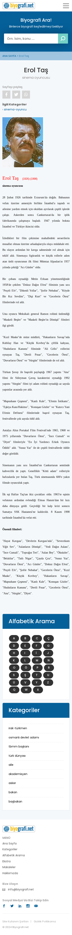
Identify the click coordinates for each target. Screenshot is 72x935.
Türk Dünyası (17, 756)
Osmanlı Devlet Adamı (24, 737)
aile (11, 765)
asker (12, 783)
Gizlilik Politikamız (45, 921)
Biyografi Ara (18, 5)
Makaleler (9, 867)
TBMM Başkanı (19, 746)
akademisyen (18, 774)
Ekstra (6, 861)
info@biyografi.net (20, 889)
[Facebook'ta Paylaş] (6, 95)
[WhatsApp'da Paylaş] (26, 95)
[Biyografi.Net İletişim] (18, 829)
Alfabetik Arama (13, 855)
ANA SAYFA (9, 56)
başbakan (15, 801)
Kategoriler (9, 849)
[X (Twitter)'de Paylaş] (16, 95)
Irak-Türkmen (18, 728)
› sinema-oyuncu (14, 109)
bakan (13, 792)
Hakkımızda (10, 873)
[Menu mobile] (66, 7)
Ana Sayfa (9, 843)
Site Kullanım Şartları (15, 921)
